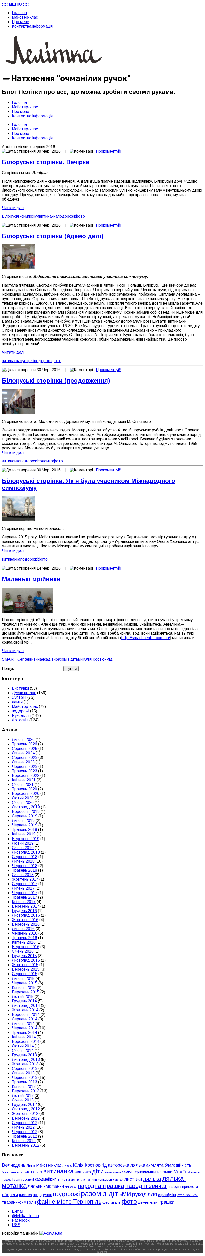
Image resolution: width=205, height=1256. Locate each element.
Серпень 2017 (25, 884)
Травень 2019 (24, 829)
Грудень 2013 (24, 1055)
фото (80, 216)
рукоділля (144, 1194)
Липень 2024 (23, 753)
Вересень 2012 (26, 1118)
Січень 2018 (23, 875)
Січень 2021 (23, 784)
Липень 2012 (23, 1127)
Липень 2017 (23, 888)
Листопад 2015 (26, 960)
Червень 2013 (25, 1077)
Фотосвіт (20, 720)
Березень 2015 (26, 992)
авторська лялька (126, 1165)
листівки (133, 1179)
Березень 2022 (26, 775)
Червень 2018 (25, 866)
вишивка (83, 1172)
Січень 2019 (23, 848)
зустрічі (27, 361)
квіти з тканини (86, 1179)
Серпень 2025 (25, 748)
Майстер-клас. (49, 1165)
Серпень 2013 (25, 1068)
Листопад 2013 (26, 1059)
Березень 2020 (26, 793)
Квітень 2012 (24, 1141)
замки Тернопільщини (141, 1172)
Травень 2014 (24, 1032)
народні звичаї (146, 1185)
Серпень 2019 (25, 816)
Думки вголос (24, 693)
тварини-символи (19, 1202)
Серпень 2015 (25, 974)
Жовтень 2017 (25, 879)
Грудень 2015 (24, 956)
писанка (25, 1195)
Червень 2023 (25, 766)
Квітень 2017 (24, 902)
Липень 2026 (23, 739)
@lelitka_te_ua (25, 1216)
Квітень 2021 (24, 780)
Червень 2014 (25, 1028)
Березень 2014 (26, 1041)
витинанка (48, 216)
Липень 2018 (23, 861)
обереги (10, 1194)
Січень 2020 (23, 802)
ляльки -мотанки (46, 1186)
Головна (19, 13)
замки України (175, 1171)
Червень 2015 (25, 983)
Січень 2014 (23, 1050)
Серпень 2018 (25, 857)
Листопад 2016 (26, 915)
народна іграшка (101, 1186)
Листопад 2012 (26, 1109)
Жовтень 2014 (25, 1010)
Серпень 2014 (25, 1019)
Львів (31, 1165)
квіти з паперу (66, 1179)
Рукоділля (21, 715)
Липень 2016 (23, 929)
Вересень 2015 (26, 969)
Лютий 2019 (23, 843)
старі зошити (188, 1195)
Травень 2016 (24, 938)
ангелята (155, 1165)
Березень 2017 (26, 906)
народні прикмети (183, 1187)
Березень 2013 (26, 1091)
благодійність (178, 1165)
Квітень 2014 (24, 1037)
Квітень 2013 (24, 1086)
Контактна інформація (32, 26)
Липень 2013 (23, 1073)
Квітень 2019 (24, 834)
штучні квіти (148, 1202)
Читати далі (13, 208)
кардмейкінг (45, 1179)
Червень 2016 (25, 933)
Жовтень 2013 (25, 1064)
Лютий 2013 (23, 1095)
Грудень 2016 (24, 911)
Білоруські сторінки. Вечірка (46, 162)
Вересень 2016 (26, 924)
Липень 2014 (23, 1023)
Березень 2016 (26, 947)
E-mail (17, 1211)
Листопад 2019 (26, 807)
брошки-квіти (12, 1172)
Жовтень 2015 (25, 965)
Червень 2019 (25, 825)
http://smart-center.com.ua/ (146, 638)
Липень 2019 (23, 820)
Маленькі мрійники (31, 579)
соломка (45, 461)
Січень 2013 (23, 1100)
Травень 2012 (24, 1136)
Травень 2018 (24, 870)
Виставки (20, 688)
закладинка (113, 1172)
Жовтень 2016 (25, 920)
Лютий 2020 (23, 798)
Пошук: (8, 668)
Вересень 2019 (26, 811)
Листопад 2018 (26, 852)
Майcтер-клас (25, 17)
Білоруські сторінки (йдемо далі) (53, 236)
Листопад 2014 (26, 1005)
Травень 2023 (24, 771)
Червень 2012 (25, 1132)
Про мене (20, 22)
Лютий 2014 (23, 1046)
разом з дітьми (69, 659)
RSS (16, 1225)
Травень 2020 (24, 789)
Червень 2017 (25, 893)
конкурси (105, 1179)
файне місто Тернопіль (69, 1201)
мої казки (71, 1186)
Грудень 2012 (24, 1104)
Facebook (21, 1220)
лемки (17, 702)
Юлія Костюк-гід (98, 659)
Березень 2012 (26, 1145)
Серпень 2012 (25, 1123)
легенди (118, 1179)
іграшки (166, 1202)
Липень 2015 (23, 978)
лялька (152, 1179)
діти (52, 659)
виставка (33, 1171)
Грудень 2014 (24, 1001)
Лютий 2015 (23, 996)
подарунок (42, 1195)
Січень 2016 (23, 951)
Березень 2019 (26, 838)
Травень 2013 (24, 1082)
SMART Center (16, 659)
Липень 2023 (23, 762)
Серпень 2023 (25, 757)
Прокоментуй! (109, 151)
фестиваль (111, 1202)
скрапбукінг (167, 1195)
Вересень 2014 (26, 1014)
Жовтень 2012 (25, 1113)
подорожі (66, 216)
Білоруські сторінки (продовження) (56, 380)
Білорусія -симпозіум (20, 216)
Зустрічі (19, 697)
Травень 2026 (24, 744)
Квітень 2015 (24, 987)
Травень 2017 (24, 897)
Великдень (14, 1165)
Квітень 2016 (24, 942)
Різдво (68, 1165)
